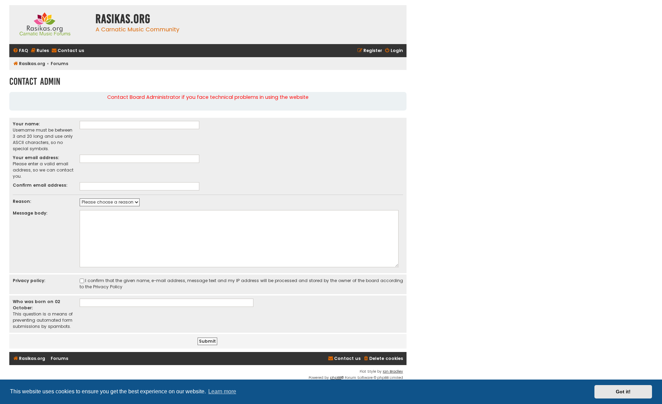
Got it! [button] (623, 391)
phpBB (335, 377)
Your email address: (36, 157)
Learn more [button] (222, 391)
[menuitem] (20, 50)
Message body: (30, 213)
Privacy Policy (107, 287)
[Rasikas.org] (50, 24)
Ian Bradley (393, 371)
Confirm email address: (40, 185)
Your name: (26, 124)
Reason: (22, 201)
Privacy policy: (29, 280)
